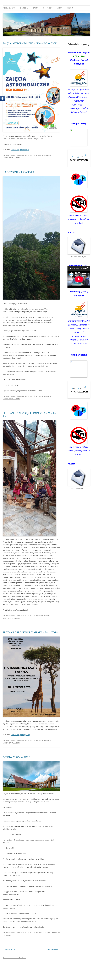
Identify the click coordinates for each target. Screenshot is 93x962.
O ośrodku (24, 8)
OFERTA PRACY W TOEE (16, 757)
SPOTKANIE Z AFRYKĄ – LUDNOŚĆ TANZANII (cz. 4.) (30, 414)
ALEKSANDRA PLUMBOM (11, 158)
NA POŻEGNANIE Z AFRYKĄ (18, 172)
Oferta (35, 8)
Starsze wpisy (9, 949)
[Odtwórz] (70, 268)
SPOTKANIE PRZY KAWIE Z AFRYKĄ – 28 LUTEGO (30, 632)
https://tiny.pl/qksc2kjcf (20, 150)
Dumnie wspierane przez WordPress (14, 958)
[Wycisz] (85, 268)
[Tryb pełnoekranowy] (88, 268)
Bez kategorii (29, 155)
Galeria (59, 8)
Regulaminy (47, 8)
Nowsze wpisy (53, 949)
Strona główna (9, 8)
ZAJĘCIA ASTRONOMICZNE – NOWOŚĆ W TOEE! (30, 43)
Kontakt (70, 8)
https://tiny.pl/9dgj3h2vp (20, 735)
